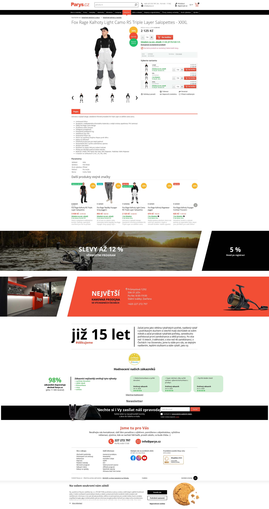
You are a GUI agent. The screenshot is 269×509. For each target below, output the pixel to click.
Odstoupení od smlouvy (84, 456)
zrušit (177, 417)
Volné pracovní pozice (110, 465)
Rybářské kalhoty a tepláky (112, 18)
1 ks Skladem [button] (156, 77)
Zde (82, 498)
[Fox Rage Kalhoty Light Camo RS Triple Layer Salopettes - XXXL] (146, 87)
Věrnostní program (83, 465)
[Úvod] (80, 5)
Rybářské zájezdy (109, 469)
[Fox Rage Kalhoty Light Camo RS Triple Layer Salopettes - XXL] (146, 79)
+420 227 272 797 (150, 4)
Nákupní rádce (81, 467)
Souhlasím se (167, 414)
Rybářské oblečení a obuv (91, 18)
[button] (136, 4)
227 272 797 (122, 440)
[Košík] (197, 4)
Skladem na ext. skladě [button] (151, 42)
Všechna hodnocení (134, 395)
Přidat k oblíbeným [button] (187, 94)
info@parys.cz (149, 6)
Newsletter (107, 456)
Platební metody (82, 463)
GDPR (105, 461)
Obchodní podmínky (83, 454)
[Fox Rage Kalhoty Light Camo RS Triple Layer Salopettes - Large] (146, 70)
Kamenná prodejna (109, 454)
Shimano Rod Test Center (112, 471)
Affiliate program (109, 467)
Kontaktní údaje (108, 459)
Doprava (79, 461)
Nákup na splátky (82, 469)
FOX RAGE (179, 54)
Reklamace (80, 459)
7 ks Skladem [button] (152, 216)
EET (104, 463)
